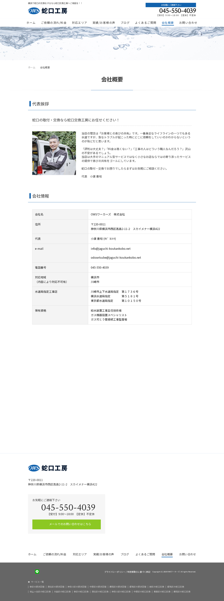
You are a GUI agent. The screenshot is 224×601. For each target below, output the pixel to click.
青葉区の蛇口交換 (162, 592)
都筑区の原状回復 (138, 587)
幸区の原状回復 (37, 587)
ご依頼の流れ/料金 (54, 22)
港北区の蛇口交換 (100, 592)
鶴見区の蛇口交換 (182, 592)
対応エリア (79, 22)
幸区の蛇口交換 (81, 592)
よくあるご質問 (145, 22)
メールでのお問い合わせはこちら (69, 524)
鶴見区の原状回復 (118, 587)
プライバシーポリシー (114, 572)
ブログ (125, 22)
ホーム (31, 22)
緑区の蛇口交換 (156, 587)
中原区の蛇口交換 (142, 592)
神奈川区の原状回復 (77, 587)
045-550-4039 (177, 10)
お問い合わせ (188, 22)
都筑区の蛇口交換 (175, 587)
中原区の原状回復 (98, 587)
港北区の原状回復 (56, 587)
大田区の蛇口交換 (62, 592)
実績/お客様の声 (104, 22)
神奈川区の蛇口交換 (121, 592)
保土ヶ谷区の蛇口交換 (40, 592)
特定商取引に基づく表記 (138, 572)
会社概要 (168, 22)
